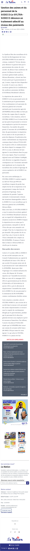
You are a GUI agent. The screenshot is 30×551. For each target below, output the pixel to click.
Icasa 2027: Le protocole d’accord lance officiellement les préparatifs (13, 345)
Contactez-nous (6, 510)
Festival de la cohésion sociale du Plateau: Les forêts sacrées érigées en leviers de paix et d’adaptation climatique (14, 371)
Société (4, 27)
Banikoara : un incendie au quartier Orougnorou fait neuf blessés (14, 388)
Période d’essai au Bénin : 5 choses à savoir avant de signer (13, 380)
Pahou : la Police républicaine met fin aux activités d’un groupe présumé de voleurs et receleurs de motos (13, 354)
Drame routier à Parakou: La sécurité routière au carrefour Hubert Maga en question (14, 362)
